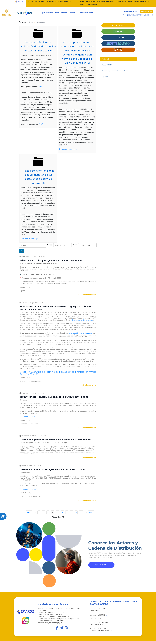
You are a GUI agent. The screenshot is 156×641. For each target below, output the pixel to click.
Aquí (41, 87)
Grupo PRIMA (106, 65)
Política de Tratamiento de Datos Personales (97, 1)
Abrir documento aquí (29, 239)
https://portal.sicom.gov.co (82, 320)
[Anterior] (35, 512)
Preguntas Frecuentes (88, 5)
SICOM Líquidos (118, 25)
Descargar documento (68, 149)
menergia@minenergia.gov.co (80, 333)
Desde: (49, 245)
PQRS (136, 1)
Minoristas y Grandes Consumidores (114, 71)
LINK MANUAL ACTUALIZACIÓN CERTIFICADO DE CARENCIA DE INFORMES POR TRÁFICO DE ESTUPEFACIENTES (58, 373)
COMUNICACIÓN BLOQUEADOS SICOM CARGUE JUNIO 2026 (54, 397)
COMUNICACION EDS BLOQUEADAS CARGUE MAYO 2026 (52, 469)
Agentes (104, 77)
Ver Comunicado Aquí (28, 417)
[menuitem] (48, 13)
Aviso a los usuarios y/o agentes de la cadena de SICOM (51, 260)
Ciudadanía (105, 59)
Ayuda (130, 1)
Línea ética (144, 1)
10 (81, 512)
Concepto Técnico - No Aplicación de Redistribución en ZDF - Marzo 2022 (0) (38, 46)
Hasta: (75, 245)
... (57, 512)
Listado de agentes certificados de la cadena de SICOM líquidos (56, 439)
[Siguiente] (86, 512)
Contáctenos (121, 1)
